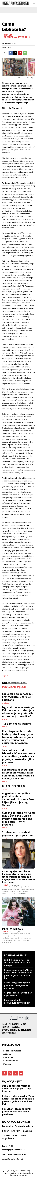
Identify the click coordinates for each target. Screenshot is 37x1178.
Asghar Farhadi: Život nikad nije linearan (18, 994)
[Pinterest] (20, 53)
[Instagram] (10, 1073)
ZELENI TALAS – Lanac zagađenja (14, 1137)
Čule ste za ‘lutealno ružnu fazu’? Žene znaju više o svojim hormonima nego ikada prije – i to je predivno (18, 818)
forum (18, 682)
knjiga (24, 682)
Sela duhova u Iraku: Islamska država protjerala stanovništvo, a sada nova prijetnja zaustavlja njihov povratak (18, 756)
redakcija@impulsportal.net (13, 1150)
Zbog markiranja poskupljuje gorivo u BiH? (17, 1001)
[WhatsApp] (25, 53)
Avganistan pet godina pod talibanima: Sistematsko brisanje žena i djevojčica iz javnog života (18, 799)
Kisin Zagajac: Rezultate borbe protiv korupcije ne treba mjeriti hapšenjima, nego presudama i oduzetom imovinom (18, 736)
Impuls (5, 676)
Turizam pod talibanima (17, 723)
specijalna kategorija (17, 37)
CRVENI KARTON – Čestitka (17, 1130)
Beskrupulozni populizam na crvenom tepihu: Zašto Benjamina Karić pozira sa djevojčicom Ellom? (18, 774)
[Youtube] (21, 1073)
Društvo (5, 703)
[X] (15, 53)
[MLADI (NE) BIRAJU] (18, 911)
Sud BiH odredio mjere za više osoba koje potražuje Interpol (17, 963)
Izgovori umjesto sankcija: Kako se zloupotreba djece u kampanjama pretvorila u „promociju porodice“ (18, 711)
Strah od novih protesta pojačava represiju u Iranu (18, 833)
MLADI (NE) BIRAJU (13, 786)
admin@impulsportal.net (12, 1159)
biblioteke (11, 682)
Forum (8, 35)
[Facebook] (11, 53)
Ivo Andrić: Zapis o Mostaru (17, 1126)
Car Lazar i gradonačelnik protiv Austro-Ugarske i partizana (17, 696)
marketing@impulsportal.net (14, 1154)
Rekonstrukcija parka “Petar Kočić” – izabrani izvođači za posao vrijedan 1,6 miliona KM (18, 974)
